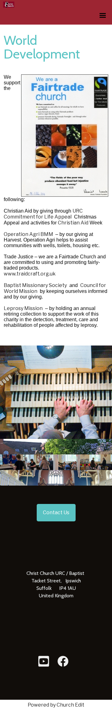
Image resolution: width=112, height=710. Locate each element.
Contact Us (56, 512)
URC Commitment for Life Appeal (43, 214)
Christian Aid (73, 223)
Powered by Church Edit (56, 705)
